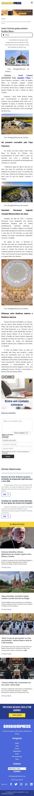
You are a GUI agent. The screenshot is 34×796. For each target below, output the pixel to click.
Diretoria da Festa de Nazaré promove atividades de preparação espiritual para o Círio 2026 (16, 479)
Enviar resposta (19, 433)
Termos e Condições (7, 793)
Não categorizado (17, 756)
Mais (4, 494)
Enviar (8, 456)
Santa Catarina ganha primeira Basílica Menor (14, 29)
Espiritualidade (17, 751)
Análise (17, 743)
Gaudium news (5, 22)
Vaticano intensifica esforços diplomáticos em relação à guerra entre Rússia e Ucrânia (16, 554)
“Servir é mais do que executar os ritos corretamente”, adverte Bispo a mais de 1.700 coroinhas (16, 640)
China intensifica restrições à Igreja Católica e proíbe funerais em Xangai (15, 597)
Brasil (3, 19)
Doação (17, 748)
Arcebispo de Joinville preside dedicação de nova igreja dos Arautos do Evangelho (16, 502)
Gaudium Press (23, 78)
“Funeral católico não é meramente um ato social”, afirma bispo (16, 684)
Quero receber (17, 715)
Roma (9, 567)
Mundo (9, 609)
